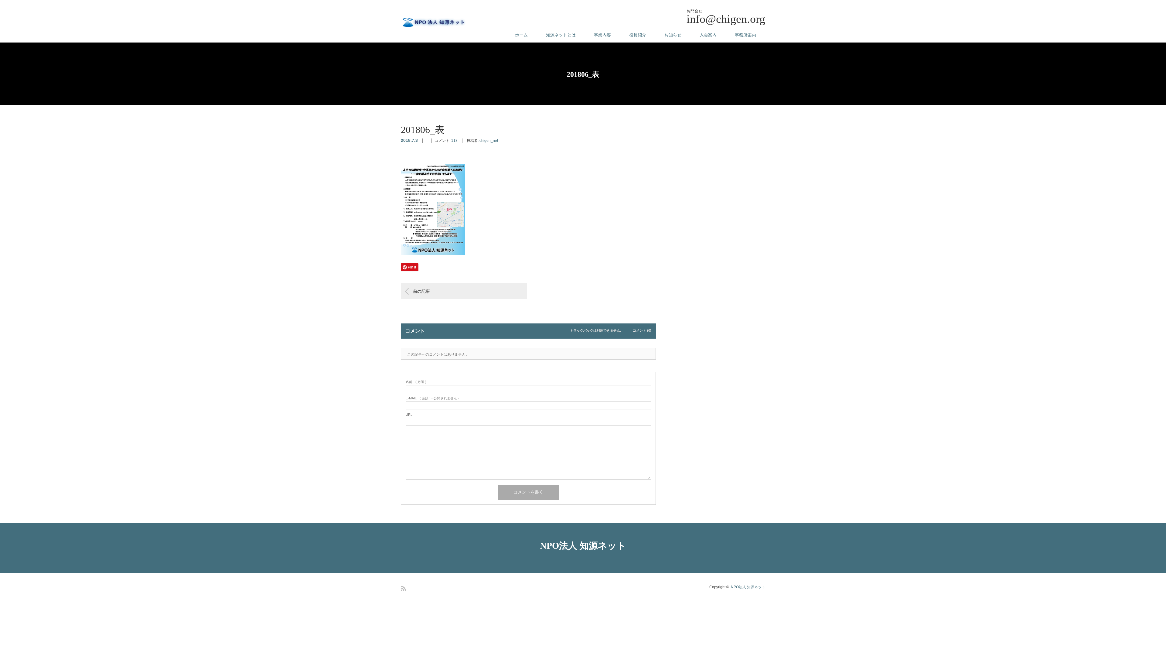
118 (454, 140)
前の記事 (421, 291)
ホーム (521, 34)
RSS (403, 588)
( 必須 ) (416, 382)
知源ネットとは (561, 34)
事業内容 (602, 34)
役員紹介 (637, 34)
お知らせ (672, 34)
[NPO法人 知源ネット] (433, 22)
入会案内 (708, 34)
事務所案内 (745, 34)
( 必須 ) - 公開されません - (432, 398)
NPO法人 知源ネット (583, 546)
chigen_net (488, 140)
